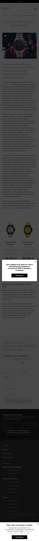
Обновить (19, 275)
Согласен (19, 537)
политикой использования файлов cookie (20, 532)
